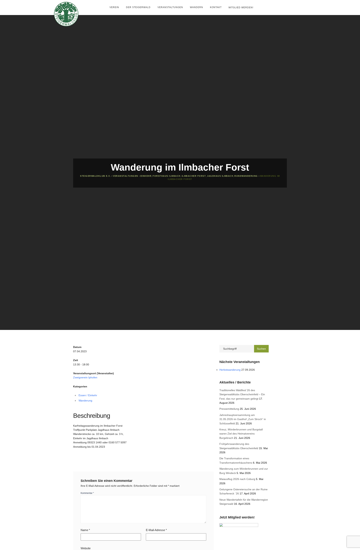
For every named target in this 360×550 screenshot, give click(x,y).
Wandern (197, 7)
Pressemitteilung (229, 408)
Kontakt (216, 7)
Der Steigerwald (138, 7)
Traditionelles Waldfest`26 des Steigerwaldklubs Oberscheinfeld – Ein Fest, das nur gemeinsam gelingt (242, 394)
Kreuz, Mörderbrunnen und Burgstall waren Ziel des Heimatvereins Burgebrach (241, 433)
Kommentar (87, 493)
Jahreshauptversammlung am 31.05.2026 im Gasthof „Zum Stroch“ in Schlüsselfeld (242, 419)
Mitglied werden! (241, 7)
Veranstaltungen (171, 7)
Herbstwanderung (230, 369)
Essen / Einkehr (88, 395)
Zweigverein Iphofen (85, 377)
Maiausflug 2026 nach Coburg (237, 479)
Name (85, 530)
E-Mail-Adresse (156, 530)
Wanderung (85, 400)
